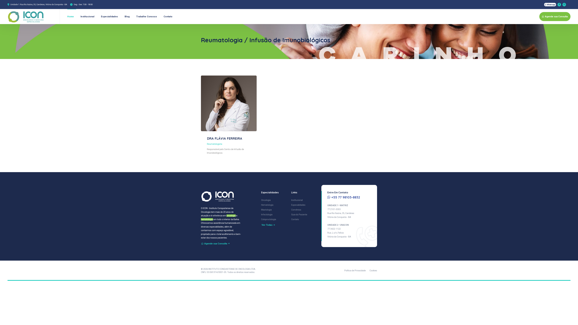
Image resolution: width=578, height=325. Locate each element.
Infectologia (266, 214)
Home (70, 16)
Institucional (87, 16)
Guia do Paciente (299, 214)
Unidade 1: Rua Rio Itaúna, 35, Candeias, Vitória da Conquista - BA (38, 4)
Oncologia (266, 200)
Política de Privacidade (355, 270)
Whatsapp (551, 5)
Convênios (296, 210)
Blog (127, 16)
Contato (168, 16)
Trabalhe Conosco (146, 16)
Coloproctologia (268, 219)
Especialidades (109, 16)
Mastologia (266, 210)
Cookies (373, 270)
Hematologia (267, 205)
